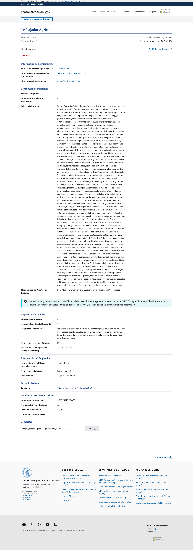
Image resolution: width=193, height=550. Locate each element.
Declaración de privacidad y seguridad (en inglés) (38, 530)
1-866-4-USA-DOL (28, 495)
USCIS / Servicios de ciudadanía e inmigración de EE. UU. (76, 477)
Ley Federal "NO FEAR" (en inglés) (114, 497)
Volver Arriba (161, 457)
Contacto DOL (26, 499)
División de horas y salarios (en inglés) (116, 486)
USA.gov (65, 500)
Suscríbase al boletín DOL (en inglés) (115, 502)
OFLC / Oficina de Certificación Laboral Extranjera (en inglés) (116, 481)
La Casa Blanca (68, 496)
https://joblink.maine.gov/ (68, 81)
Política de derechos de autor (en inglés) (71, 530)
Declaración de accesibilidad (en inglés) (153, 503)
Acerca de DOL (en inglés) (110, 475)
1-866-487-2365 (27, 497)
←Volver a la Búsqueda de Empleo (37, 19)
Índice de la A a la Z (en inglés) (112, 506)
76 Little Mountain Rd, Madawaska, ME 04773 (76, 388)
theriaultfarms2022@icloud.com (71, 73)
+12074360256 (63, 68)
